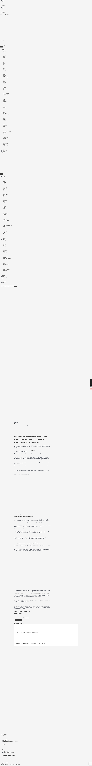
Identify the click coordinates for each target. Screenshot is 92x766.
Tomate (4, 80)
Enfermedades (5, 125)
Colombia (3, 2)
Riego (4, 115)
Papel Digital (4, 153)
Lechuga (4, 82)
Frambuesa (5, 187)
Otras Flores (5, 231)
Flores (4, 99)
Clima (4, 118)
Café (4, 108)
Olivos (4, 105)
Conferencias (4, 150)
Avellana (4, 75)
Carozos (4, 55)
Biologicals (4, 155)
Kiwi (3, 62)
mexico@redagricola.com (7, 759)
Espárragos (5, 83)
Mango (4, 63)
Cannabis (4, 107)
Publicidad (4, 152)
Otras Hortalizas (5, 86)
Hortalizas (4, 206)
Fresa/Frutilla (5, 61)
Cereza (4, 56)
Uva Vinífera (5, 71)
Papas (4, 81)
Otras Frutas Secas (6, 77)
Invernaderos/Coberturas (7, 131)
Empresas (4, 275)
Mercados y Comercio (6, 142)
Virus (4, 126)
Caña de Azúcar (5, 94)
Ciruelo (4, 57)
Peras (4, 68)
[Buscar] (15, 286)
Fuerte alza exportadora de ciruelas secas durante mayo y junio (27, 626)
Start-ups (4, 146)
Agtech (4, 133)
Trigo (4, 88)
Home (3, 48)
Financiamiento (5, 143)
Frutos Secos (5, 73)
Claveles (4, 102)
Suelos (4, 134)
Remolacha (5, 96)
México (3, 4)
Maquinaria (4, 130)
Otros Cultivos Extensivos (7, 98)
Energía (4, 117)
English (3, 5)
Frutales (4, 50)
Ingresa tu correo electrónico (20, 617)
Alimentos (4, 138)
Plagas (4, 124)
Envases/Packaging (6, 137)
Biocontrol (4, 121)
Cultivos (3, 49)
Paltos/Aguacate (5, 67)
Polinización (5, 123)
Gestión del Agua (6, 114)
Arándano (4, 51)
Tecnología (4, 112)
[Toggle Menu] (1, 46)
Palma (4, 95)
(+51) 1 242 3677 (6, 751)
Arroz (4, 90)
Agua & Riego (5, 113)
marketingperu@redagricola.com (8, 752)
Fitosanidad (4, 119)
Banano (4, 181)
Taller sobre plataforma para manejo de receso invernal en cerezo (27, 632)
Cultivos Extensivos (6, 93)
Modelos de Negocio (6, 145)
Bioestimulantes (5, 128)
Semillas (4, 111)
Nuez (4, 76)
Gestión (3, 140)
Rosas (4, 100)
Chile (3, 0)
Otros (3, 106)
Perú (3, 1)
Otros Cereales (5, 92)
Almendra (4, 74)
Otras (3, 139)
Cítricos (4, 58)
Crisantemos (5, 101)
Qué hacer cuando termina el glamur (22, 637)
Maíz (4, 89)
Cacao (4, 109)
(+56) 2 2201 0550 (6, 745)
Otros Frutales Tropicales (7, 65)
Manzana (4, 64)
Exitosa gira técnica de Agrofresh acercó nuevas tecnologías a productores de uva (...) (30, 643)
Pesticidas (4, 120)
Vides (3, 69)
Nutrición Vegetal (5, 127)
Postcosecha (5, 132)
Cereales (4, 87)
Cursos (3, 151)
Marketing (4, 144)
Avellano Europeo (6, 52)
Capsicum (4, 212)
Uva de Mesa (5, 70)
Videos (3, 149)
